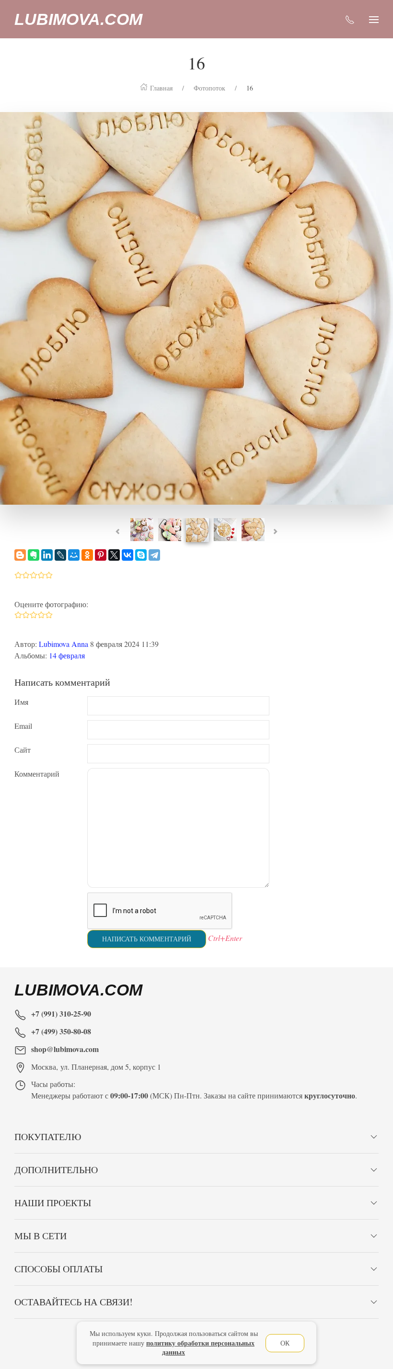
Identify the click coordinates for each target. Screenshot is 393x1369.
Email (23, 726)
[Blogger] (20, 555)
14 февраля (67, 655)
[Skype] (141, 555)
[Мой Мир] (74, 555)
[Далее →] (196, 307)
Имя (21, 702)
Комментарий (36, 774)
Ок (284, 1342)
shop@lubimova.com (65, 1048)
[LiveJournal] (60, 555)
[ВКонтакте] (127, 555)
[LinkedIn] (47, 555)
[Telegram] (154, 555)
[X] (114, 555)
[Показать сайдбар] (374, 19)
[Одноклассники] (87, 555)
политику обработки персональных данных (200, 1348)
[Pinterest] (100, 555)
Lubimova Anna (63, 644)
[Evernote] (33, 555)
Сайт (22, 750)
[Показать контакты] (350, 19)
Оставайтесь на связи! (73, 1301)
